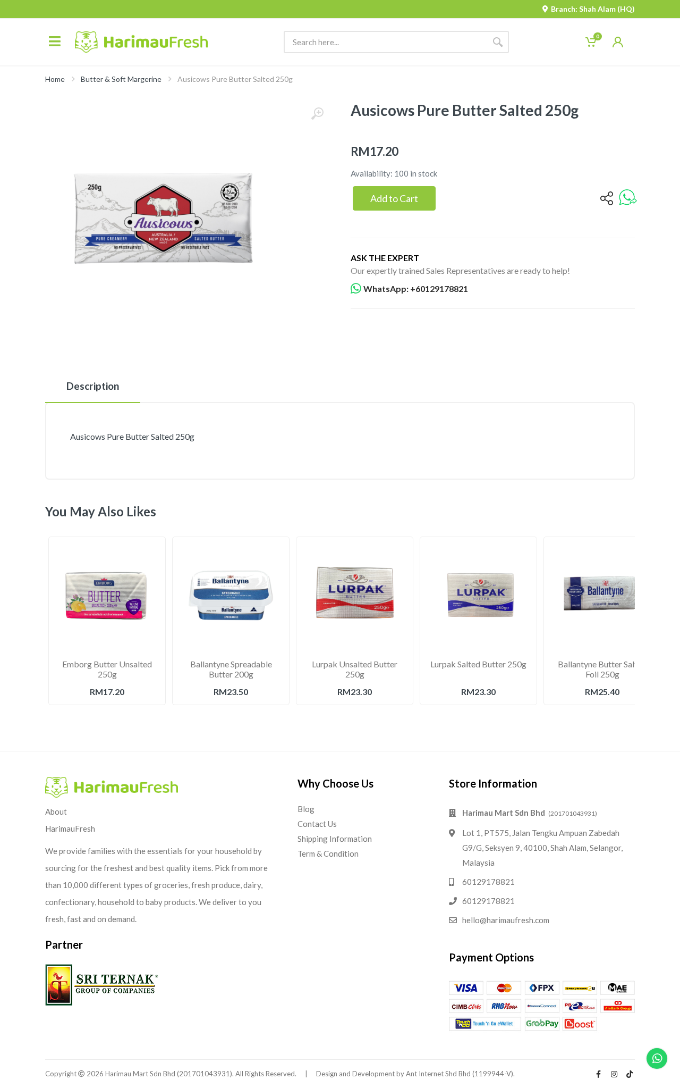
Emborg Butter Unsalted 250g (107, 669)
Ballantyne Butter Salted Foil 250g (602, 669)
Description (92, 386)
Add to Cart (394, 198)
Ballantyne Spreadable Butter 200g (231, 669)
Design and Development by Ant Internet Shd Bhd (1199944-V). (415, 1073)
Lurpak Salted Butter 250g (478, 664)
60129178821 (488, 881)
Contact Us (317, 823)
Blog (306, 809)
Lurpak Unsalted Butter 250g (354, 669)
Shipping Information (335, 838)
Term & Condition (328, 853)
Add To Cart (107, 715)
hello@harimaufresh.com (505, 920)
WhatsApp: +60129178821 (415, 288)
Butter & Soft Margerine (121, 78)
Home (55, 78)
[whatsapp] (628, 198)
